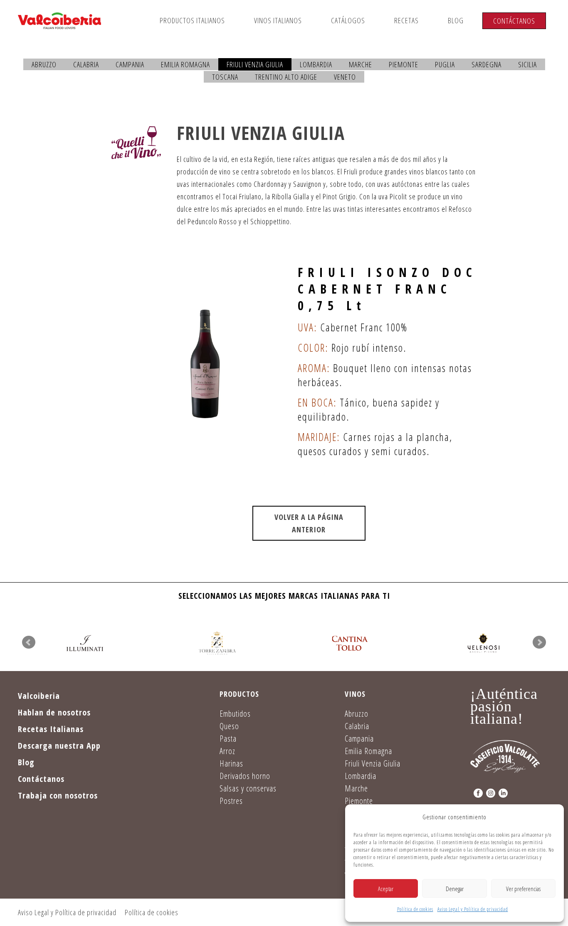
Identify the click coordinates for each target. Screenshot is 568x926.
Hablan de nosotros (54, 712)
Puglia (445, 64)
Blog (456, 20)
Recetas (406, 20)
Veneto (345, 77)
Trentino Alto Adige (286, 77)
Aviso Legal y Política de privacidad (472, 909)
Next (539, 642)
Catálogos (348, 20)
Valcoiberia (39, 695)
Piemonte (403, 64)
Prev (28, 642)
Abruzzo (44, 64)
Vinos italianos (278, 20)
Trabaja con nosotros (58, 795)
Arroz (227, 751)
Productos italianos (192, 20)
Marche (360, 64)
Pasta (228, 738)
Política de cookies (415, 909)
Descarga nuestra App (59, 745)
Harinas (231, 763)
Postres (231, 800)
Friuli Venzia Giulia (255, 64)
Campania (130, 64)
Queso (229, 726)
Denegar (455, 888)
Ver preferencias (523, 888)
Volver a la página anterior (308, 523)
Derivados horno (245, 775)
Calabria (86, 64)
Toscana (225, 77)
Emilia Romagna (185, 64)
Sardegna (486, 64)
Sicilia (527, 64)
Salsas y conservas (248, 788)
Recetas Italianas (51, 729)
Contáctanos (514, 21)
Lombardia (316, 64)
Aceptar (385, 888)
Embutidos (235, 713)
